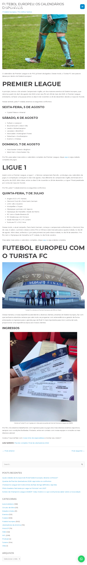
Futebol (5, 518)
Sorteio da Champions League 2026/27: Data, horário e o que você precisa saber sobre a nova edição (41, 492)
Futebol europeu (8, 521)
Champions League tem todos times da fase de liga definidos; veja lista (29, 485)
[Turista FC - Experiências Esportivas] (13, 6)
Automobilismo (8, 504)
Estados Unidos (8, 511)
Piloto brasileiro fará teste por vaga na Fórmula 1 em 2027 (24, 488)
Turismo (5, 542)
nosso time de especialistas (33, 438)
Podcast (5, 539)
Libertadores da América (11, 525)
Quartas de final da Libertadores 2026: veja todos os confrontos (26, 481)
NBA (4, 532)
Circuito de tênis (8, 507)
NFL (4, 535)
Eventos (5, 514)
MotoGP (5, 528)
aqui (66, 157)
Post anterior (8, 451)
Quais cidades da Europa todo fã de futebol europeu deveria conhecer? (30, 478)
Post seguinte (78, 451)
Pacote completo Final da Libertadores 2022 (31, 443)
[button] (81, 558)
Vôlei (4, 546)
